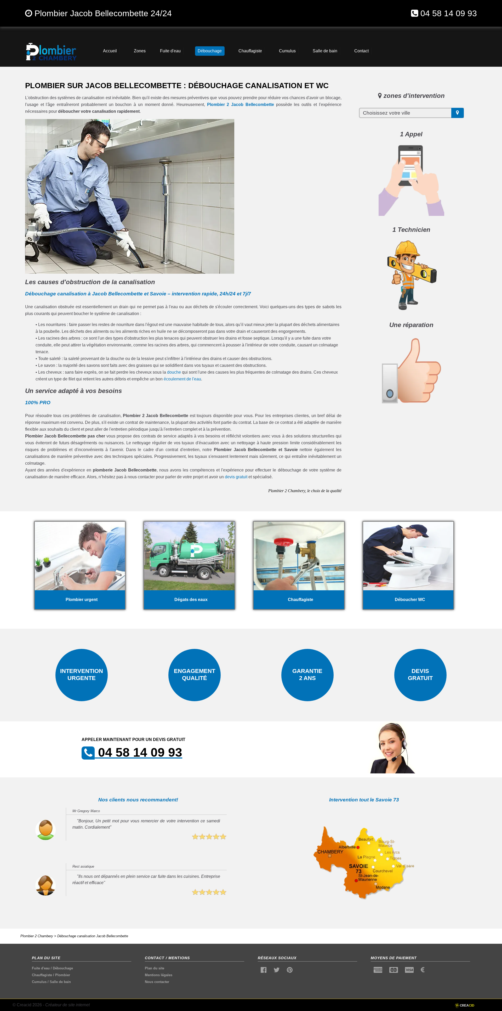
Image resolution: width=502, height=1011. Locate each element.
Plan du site (154, 968)
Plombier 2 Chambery (36, 936)
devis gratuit (236, 477)
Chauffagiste (42, 975)
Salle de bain (60, 982)
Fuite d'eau (41, 968)
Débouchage (63, 968)
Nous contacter (157, 982)
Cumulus (39, 982)
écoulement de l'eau (182, 379)
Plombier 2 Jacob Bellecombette (240, 104)
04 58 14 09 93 (448, 13)
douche (174, 372)
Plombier (62, 975)
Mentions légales (158, 975)
